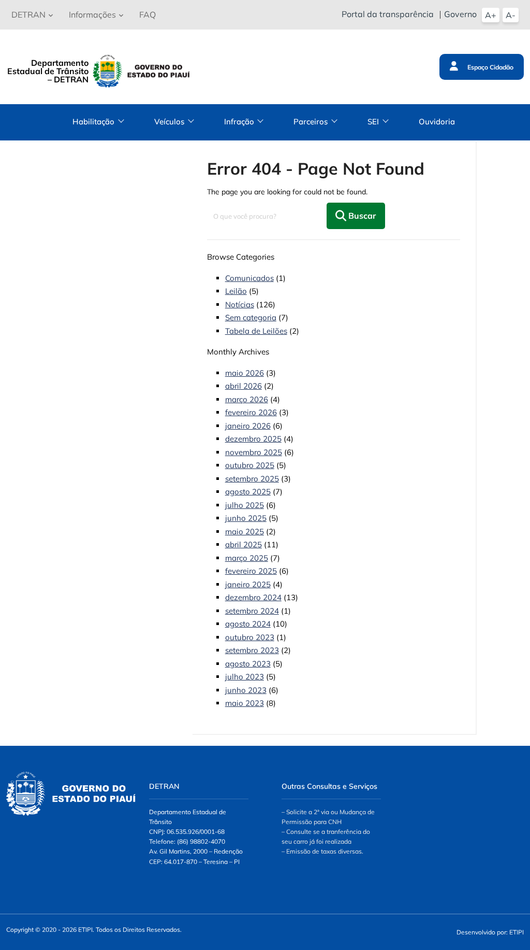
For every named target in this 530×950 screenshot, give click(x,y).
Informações (92, 14)
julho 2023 (244, 677)
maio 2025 (244, 531)
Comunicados (249, 278)
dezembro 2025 (253, 439)
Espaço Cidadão (489, 67)
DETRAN (28, 14)
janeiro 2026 (248, 426)
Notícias (239, 304)
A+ (490, 15)
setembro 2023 (252, 650)
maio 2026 (244, 373)
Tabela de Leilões (256, 331)
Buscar (361, 215)
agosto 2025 (248, 492)
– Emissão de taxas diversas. (322, 851)
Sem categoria (250, 317)
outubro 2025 (249, 465)
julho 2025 (244, 505)
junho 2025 (246, 518)
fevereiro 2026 (251, 412)
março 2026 (246, 399)
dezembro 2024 (253, 597)
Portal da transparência (388, 14)
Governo (460, 14)
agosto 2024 (248, 624)
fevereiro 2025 (251, 571)
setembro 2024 (252, 611)
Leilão (236, 291)
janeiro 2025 (248, 584)
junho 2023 (246, 690)
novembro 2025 (253, 452)
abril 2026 (243, 386)
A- (511, 15)
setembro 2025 (252, 479)
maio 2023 (244, 703)
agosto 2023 (248, 664)
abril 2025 (243, 544)
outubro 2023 (249, 637)
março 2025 (246, 558)
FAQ (147, 14)
